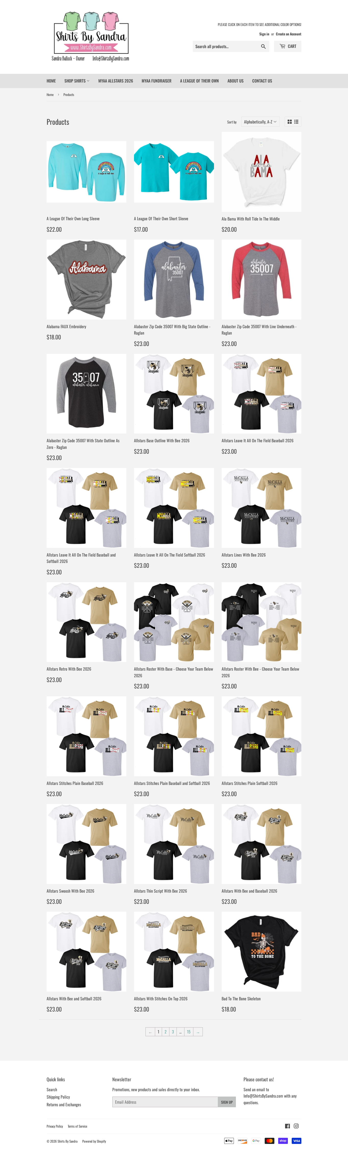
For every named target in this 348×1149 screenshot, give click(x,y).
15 (189, 1032)
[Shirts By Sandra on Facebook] (287, 1126)
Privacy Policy (55, 1126)
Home (51, 81)
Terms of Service (77, 1126)
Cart (291, 46)
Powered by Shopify (94, 1141)
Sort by (231, 121)
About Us (235, 81)
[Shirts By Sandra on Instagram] (296, 1126)
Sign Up (227, 1102)
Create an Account (288, 33)
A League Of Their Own (199, 81)
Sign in (264, 33)
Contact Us (262, 81)
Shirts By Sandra (67, 1141)
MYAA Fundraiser (156, 81)
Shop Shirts (75, 81)
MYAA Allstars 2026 (115, 81)
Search (52, 1089)
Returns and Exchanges (64, 1104)
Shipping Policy (58, 1097)
